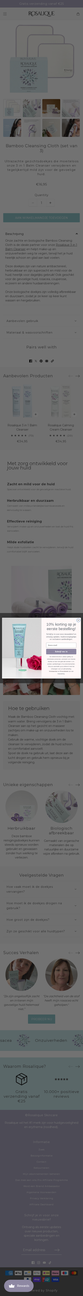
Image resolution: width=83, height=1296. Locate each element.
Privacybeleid (64, 671)
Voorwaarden (53, 671)
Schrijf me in (61, 651)
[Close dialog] (78, 620)
